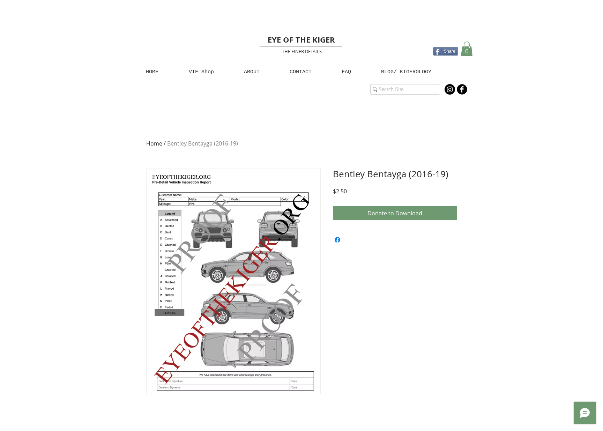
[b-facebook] (462, 89)
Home (154, 143)
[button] (467, 49)
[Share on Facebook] (337, 240)
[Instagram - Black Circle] (450, 89)
